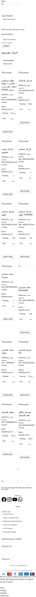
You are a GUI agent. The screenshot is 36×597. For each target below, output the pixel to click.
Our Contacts (7, 528)
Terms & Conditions (10, 525)
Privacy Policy (8, 514)
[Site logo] (11, 8)
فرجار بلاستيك (25, 80)
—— (13, 176)
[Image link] (12, 483)
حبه (29, 109)
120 (13, 238)
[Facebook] (4, 499)
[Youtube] (14, 499)
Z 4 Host (20, 565)
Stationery (5, 94)
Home (4, 29)
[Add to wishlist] (4, 127)
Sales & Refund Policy (11, 518)
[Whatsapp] (20, 499)
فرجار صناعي (24, 149)
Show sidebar (8, 60)
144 (30, 238)
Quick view (4, 136)
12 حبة (30, 376)
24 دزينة (13, 113)
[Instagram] (9, 499)
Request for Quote (9, 532)
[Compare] (4, 76)
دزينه (12, 118)
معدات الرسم (20, 29)
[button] (8, 132)
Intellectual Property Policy (12, 521)
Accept (3, 585)
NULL (30, 104)
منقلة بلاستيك (8, 412)
